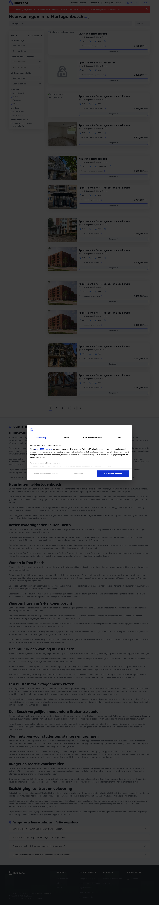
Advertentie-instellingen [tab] (92, 437)
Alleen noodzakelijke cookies (46, 474)
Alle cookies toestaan (113, 474)
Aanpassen (78, 474)
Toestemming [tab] (40, 438)
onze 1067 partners (43, 449)
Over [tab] (119, 437)
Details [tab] (66, 437)
